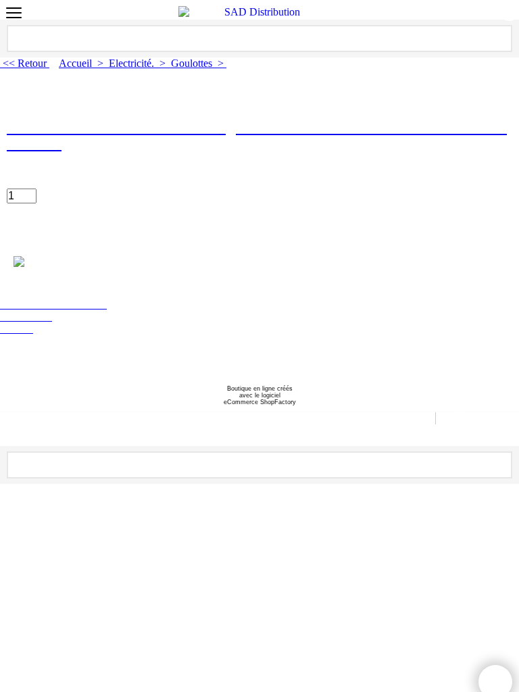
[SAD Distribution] (256, 12)
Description (37, 237)
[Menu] (14, 14)
